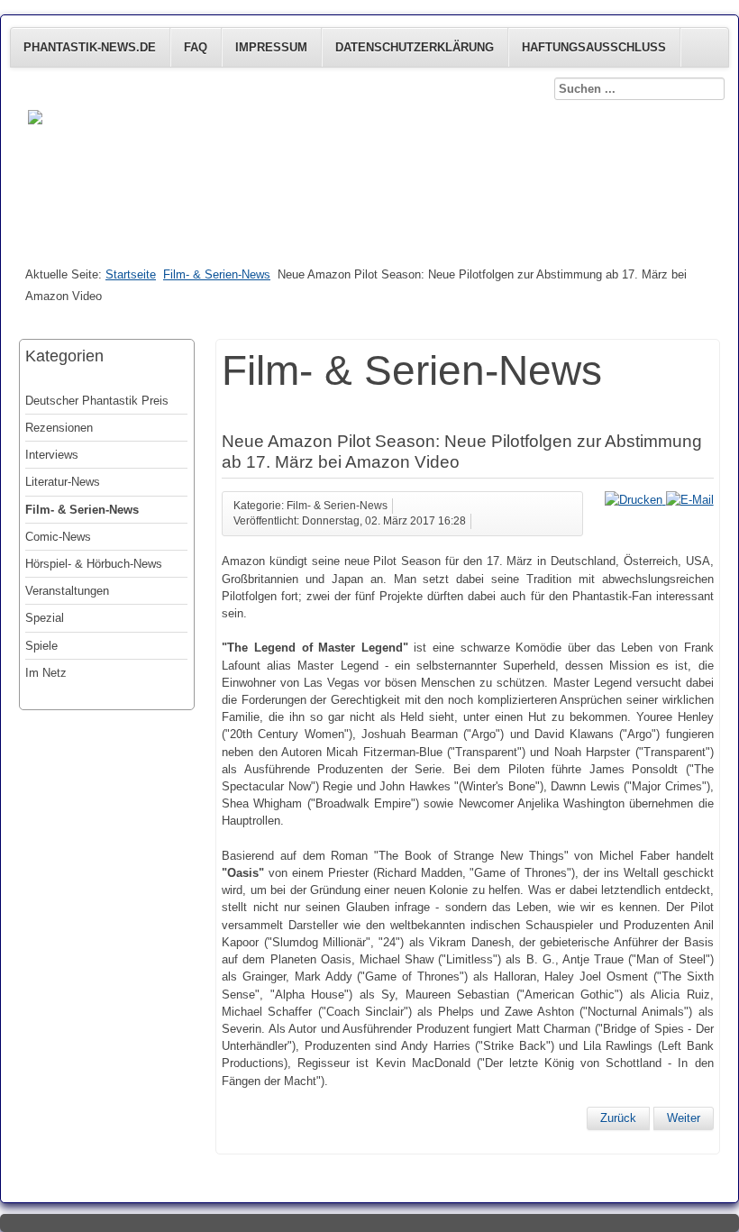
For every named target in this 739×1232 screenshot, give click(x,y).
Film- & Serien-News (216, 274)
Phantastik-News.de (89, 47)
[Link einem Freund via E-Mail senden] (690, 499)
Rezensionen (59, 427)
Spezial (44, 618)
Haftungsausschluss (594, 47)
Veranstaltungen (67, 591)
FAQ (195, 47)
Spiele (41, 646)
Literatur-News (62, 481)
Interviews (51, 454)
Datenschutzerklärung (414, 47)
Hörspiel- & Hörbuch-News (93, 563)
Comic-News (58, 536)
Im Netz (46, 673)
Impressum (271, 47)
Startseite (130, 274)
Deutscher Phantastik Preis (97, 400)
